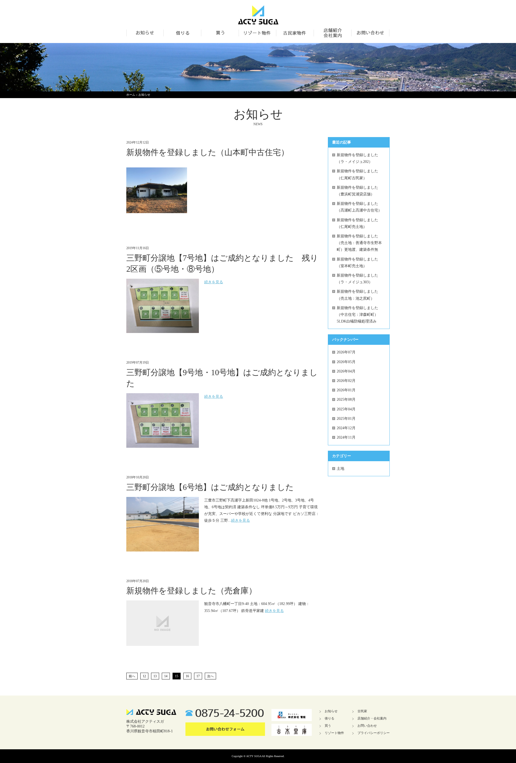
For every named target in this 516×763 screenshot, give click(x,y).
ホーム (130, 94)
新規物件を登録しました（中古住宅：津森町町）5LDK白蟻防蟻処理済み (357, 314)
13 (155, 676)
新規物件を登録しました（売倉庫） (191, 590)
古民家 (362, 711)
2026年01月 (346, 390)
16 (187, 676)
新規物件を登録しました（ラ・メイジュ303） (357, 278)
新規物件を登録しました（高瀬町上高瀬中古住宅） (359, 207)
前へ (132, 676)
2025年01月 (346, 419)
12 (144, 676)
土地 (340, 469)
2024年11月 (346, 437)
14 (165, 676)
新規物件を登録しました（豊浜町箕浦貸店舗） (357, 190)
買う (328, 726)
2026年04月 (346, 371)
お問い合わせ (367, 726)
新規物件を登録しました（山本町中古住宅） (207, 152)
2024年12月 (346, 428)
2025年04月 (346, 409)
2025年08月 (346, 399)
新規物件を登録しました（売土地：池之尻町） (357, 294)
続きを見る (213, 282)
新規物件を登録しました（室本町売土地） (357, 262)
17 (198, 676)
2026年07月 (346, 352)
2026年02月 (346, 381)
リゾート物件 (334, 733)
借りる (329, 718)
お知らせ (144, 94)
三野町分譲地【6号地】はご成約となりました (210, 487)
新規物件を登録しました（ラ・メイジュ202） (357, 158)
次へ (210, 676)
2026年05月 (346, 362)
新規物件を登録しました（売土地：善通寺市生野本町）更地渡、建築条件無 (359, 243)
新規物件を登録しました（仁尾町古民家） (357, 174)
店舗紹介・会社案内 (371, 718)
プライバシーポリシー (373, 733)
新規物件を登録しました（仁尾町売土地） (357, 223)
